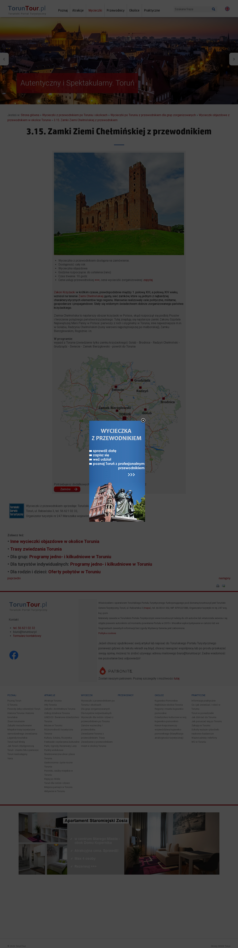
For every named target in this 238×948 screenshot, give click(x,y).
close (143, 421)
